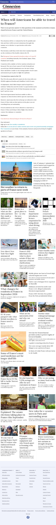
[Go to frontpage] (11, 7)
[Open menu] (4, 12)
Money (47, 15)
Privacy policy (30, 511)
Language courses (6, 481)
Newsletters (5, 486)
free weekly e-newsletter (17, 124)
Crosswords (32, 472)
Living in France (46, 492)
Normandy (18, 484)
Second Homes (46, 478)
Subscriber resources (7, 484)
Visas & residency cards (48, 481)
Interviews (31, 481)
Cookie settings (50, 511)
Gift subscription (6, 475)
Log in (53, 12)
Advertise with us (6, 498)
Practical (20, 15)
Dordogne (18, 489)
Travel (17, 478)
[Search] (53, 2)
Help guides (5, 478)
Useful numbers (5, 504)
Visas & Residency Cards (38, 15)
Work (44, 501)
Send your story (5, 501)
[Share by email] (54, 36)
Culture (31, 486)
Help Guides (12, 15)
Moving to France (47, 504)
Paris (17, 481)
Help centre (5, 495)
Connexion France (7, 470)
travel (27, 137)
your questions (19, 137)
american (11, 137)
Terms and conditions (40, 511)
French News (4, 15)
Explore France (32, 475)
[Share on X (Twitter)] (52, 36)
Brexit (44, 498)
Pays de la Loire (19, 495)
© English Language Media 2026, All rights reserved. (14, 511)
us (32, 137)
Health (44, 489)
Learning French (47, 495)
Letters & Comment (20, 475)
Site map (28, 514)
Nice (17, 492)
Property (53, 15)
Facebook (28, 517)
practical (4, 137)
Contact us (4, 492)
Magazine (31, 470)
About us (4, 489)
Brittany (18, 486)
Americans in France (47, 506)
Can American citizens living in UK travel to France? (16, 118)
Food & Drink (32, 478)
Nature (31, 484)
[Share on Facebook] (50, 36)
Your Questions (27, 15)
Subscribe (13, 12)
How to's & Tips (46, 484)
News (17, 470)
